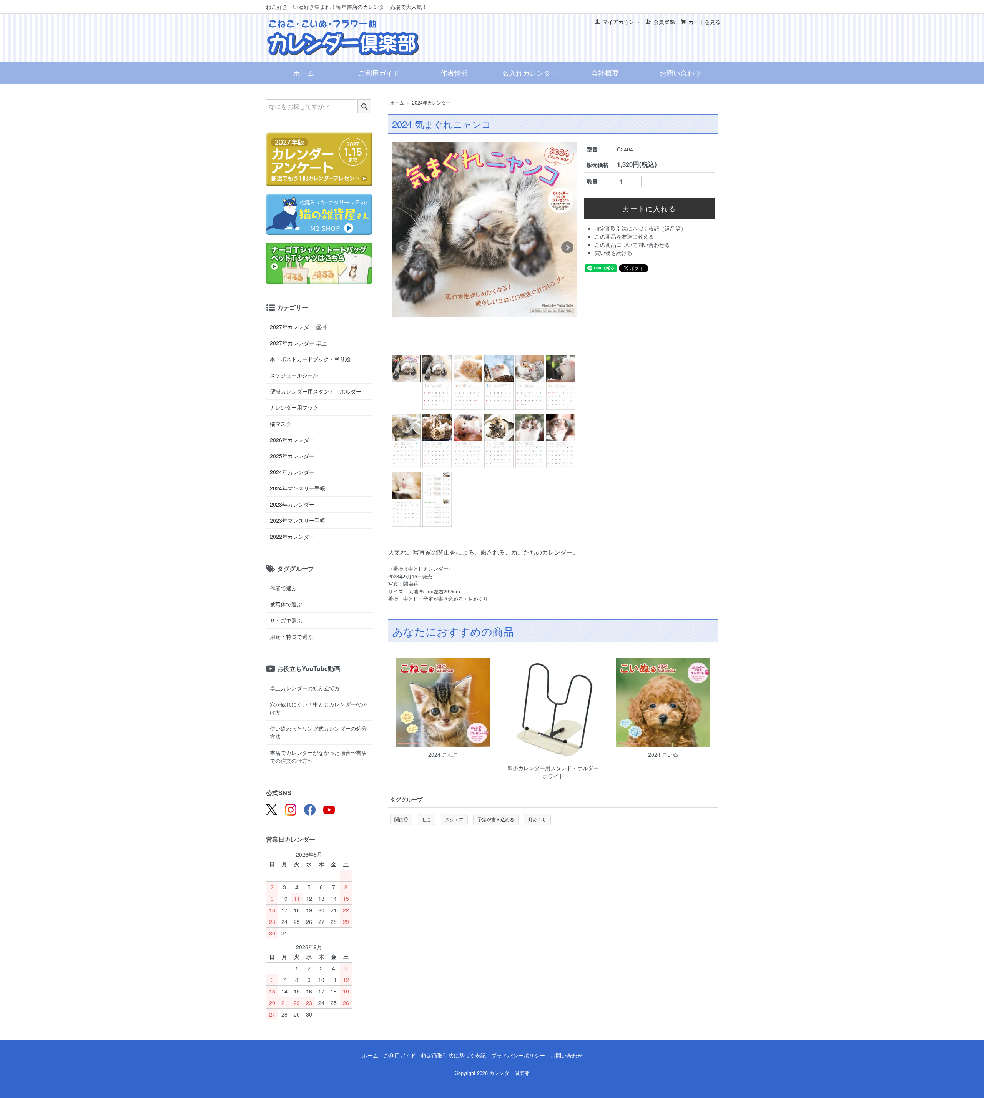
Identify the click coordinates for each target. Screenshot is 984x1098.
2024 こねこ (443, 754)
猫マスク (280, 423)
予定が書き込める (495, 819)
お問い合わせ (680, 73)
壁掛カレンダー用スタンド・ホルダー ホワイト (555, 772)
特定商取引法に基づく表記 (453, 1055)
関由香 (401, 819)
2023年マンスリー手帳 (297, 520)
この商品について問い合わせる (632, 244)
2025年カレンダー (292, 456)
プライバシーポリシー (518, 1055)
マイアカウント (621, 21)
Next (567, 247)
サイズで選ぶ (286, 620)
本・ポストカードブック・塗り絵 (310, 359)
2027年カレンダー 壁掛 (298, 327)
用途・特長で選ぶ (291, 636)
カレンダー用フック (294, 407)
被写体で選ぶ (286, 604)
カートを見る (704, 21)
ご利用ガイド (379, 73)
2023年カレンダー (292, 504)
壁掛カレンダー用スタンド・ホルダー (315, 391)
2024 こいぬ (663, 754)
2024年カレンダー (431, 102)
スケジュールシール (294, 375)
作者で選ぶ (283, 588)
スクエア (454, 819)
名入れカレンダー (529, 73)
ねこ (426, 819)
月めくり (537, 819)
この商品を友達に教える (624, 236)
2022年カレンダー (292, 536)
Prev (402, 247)
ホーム (303, 73)
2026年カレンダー (292, 440)
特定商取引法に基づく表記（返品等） (640, 228)
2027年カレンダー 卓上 (298, 343)
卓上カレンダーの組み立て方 (305, 688)
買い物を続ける (613, 252)
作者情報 (454, 73)
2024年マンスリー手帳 (297, 488)
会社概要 (605, 73)
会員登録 (664, 21)
